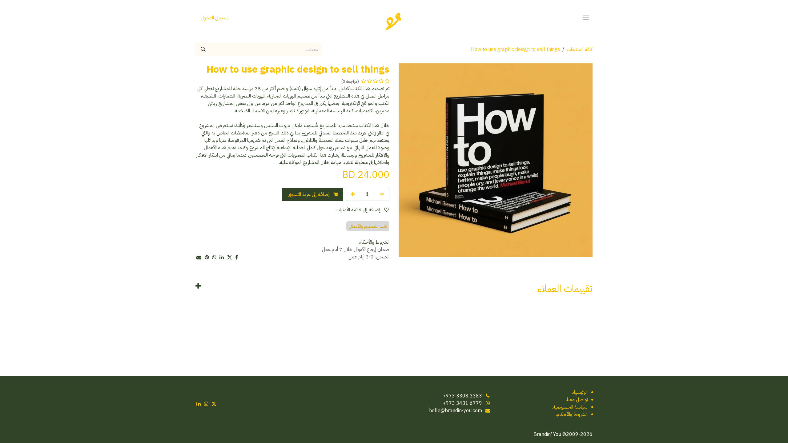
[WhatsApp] (214, 257)
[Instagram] (206, 403)
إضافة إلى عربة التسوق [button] (309, 194)
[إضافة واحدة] (353, 194)
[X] (229, 257)
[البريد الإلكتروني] (198, 257)
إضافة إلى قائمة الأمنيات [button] (359, 210)
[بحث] (203, 49)
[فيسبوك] (236, 257)
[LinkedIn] (221, 257)
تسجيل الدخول (214, 18)
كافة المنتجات (580, 49)
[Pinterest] (207, 257)
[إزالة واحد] (382, 194)
